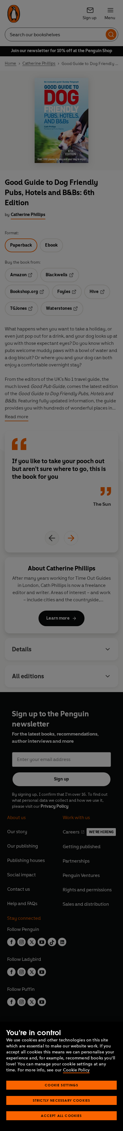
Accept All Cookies (61, 1115)
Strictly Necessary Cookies (61, 1100)
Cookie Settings (61, 1085)
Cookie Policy (76, 1070)
